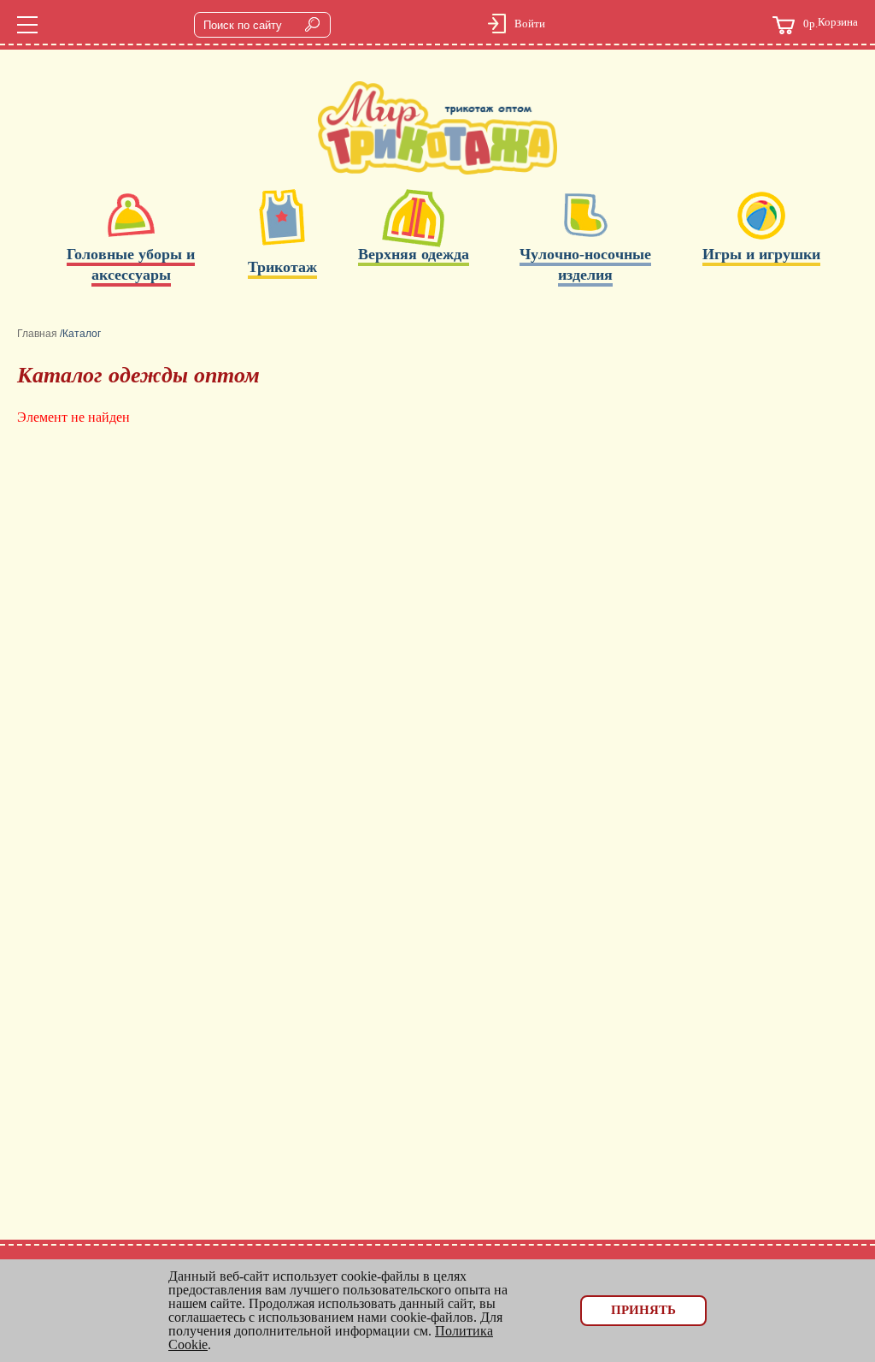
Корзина (830, 23)
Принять (643, 1310)
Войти (529, 23)
